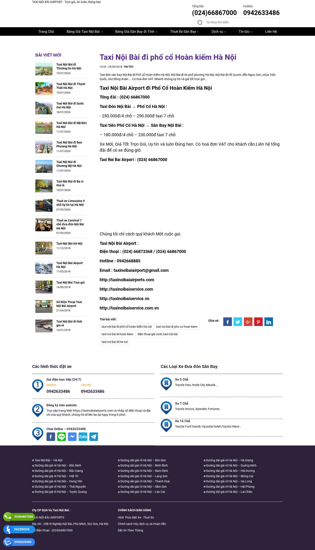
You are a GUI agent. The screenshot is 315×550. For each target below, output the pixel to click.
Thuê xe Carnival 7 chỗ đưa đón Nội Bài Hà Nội (70, 224)
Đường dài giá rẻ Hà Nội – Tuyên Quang (60, 491)
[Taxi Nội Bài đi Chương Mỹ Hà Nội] (43, 166)
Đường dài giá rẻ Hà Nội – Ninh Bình (144, 465)
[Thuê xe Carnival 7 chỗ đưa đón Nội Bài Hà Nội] (43, 224)
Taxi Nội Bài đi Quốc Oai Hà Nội (70, 105)
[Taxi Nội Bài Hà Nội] (43, 247)
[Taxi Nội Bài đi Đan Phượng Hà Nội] (43, 146)
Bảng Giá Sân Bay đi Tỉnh (134, 32)
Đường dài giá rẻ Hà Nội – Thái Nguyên (60, 486)
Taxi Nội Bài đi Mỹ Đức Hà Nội (71, 125)
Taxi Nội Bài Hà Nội (69, 243)
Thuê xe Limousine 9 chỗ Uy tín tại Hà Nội (70, 202)
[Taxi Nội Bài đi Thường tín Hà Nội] (43, 68)
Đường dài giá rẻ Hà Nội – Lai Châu (229, 491)
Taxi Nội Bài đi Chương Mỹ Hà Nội (69, 163)
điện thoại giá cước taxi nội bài (158, 334)
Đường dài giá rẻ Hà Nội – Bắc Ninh (57, 465)
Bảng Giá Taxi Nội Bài (83, 32)
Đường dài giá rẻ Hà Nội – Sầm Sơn (143, 486)
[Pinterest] (258, 321)
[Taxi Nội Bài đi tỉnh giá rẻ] (43, 325)
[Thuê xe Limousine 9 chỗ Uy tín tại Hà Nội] (43, 205)
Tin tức (244, 32)
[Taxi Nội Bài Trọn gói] (43, 286)
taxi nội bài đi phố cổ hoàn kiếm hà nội (127, 326)
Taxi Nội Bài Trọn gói (70, 282)
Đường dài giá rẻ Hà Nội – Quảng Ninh (231, 465)
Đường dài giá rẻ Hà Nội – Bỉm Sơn (143, 460)
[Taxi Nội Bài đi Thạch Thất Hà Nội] (43, 88)
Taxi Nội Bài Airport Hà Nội (69, 265)
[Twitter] (238, 321)
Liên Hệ (271, 32)
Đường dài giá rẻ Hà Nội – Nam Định (144, 470)
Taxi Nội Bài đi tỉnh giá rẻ (69, 323)
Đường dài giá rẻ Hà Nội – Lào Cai (142, 491)
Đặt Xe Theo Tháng (130, 530)
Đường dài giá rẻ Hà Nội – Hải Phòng (230, 486)
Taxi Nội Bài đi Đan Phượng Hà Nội (69, 144)
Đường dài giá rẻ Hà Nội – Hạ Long (229, 481)
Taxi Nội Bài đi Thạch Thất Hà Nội (70, 86)
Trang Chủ (46, 32)
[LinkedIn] (268, 321)
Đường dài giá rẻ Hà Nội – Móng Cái (229, 476)
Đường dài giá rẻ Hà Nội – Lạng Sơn (144, 476)
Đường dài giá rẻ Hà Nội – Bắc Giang (58, 470)
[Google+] (248, 321)
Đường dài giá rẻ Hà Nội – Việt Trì (56, 476)
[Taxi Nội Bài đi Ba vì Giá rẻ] (43, 185)
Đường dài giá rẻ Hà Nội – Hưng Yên (58, 481)
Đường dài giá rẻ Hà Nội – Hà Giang (229, 460)
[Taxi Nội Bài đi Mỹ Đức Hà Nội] (43, 127)
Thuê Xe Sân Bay (183, 32)
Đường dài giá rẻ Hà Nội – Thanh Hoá (145, 481)
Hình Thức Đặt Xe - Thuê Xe (136, 517)
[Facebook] (227, 321)
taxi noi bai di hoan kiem (117, 334)
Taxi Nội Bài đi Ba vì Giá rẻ (69, 183)
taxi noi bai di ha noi (115, 342)
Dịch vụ (217, 32)
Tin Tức (129, 66)
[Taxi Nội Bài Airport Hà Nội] (43, 267)
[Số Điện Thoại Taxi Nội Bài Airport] (43, 306)
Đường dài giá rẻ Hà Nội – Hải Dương (230, 470)
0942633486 (58, 391)
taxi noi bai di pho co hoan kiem (176, 326)
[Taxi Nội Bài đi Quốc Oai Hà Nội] (43, 107)
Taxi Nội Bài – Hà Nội (48, 460)
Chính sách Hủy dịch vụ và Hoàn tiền (142, 524)
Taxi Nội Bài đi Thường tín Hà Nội (68, 66)
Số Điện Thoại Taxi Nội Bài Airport (69, 304)
